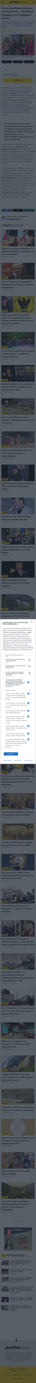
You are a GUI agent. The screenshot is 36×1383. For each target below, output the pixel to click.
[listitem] (18, 655)
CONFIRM (10, 754)
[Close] (32, 622)
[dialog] (18, 691)
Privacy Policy (28, 760)
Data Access (18, 760)
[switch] (28, 660)
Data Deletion (8, 760)
